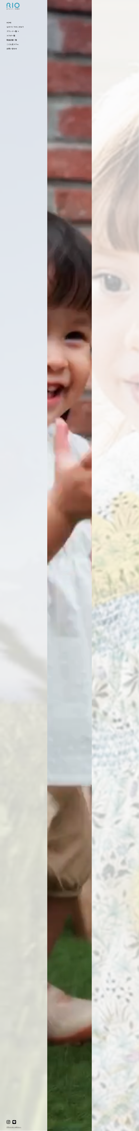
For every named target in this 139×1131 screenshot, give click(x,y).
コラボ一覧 (11, 35)
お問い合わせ (12, 48)
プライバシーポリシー (14, 1127)
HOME (9, 22)
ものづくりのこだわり (15, 27)
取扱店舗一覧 (12, 40)
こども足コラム (13, 44)
